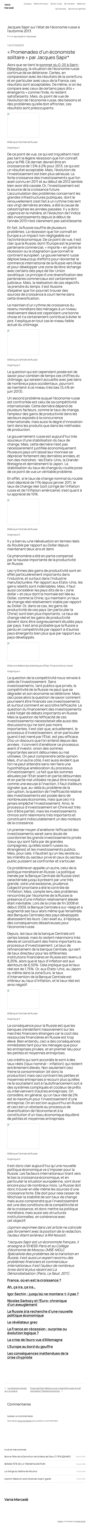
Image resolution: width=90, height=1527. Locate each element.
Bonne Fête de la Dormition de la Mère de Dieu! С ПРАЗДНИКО (37, 1456)
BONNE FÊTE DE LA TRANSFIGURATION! (24, 1464)
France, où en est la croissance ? (34, 1280)
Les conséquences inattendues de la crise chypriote (37, 1355)
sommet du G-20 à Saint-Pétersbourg (43, 66)
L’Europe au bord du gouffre (30, 1346)
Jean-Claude (18, 36)
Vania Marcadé (9, 6)
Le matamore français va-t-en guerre (15, 1389)
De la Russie (31, 36)
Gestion (60, 1521)
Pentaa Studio (80, 1521)
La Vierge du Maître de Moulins (20, 1471)
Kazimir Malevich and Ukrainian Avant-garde (27, 1479)
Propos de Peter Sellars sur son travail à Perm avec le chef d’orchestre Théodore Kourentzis (55, 1389)
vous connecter (25, 1420)
